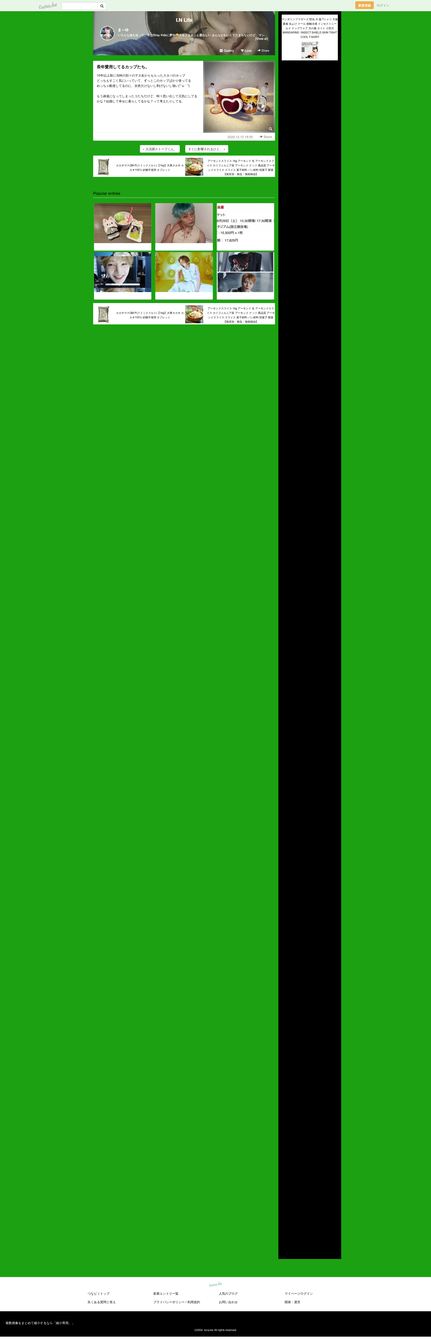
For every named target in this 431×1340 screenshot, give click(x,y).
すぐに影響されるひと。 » (206, 149)
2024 (285, 1185)
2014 (285, 1237)
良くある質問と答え (102, 1302)
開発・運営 (292, 1302)
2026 (285, 1175)
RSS (288, 1251)
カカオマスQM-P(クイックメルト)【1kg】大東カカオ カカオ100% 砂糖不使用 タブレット (150, 167)
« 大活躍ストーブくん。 (160, 149)
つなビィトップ (99, 1293)
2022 (285, 1195)
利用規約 (193, 1302)
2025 (285, 1180)
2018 (285, 1216)
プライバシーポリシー (169, 1302)
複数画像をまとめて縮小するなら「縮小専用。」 (40, 1322)
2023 (285, 1190)
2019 (285, 1211)
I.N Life (184, 19)
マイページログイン (299, 1293)
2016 (285, 1226)
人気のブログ (228, 1293)
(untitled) (288, 79)
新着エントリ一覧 (165, 1293)
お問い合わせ (228, 1302)
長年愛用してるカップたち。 (123, 67)
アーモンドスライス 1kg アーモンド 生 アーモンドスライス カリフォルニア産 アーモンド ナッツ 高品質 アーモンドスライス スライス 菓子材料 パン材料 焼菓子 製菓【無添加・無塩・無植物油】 (241, 167)
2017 (285, 1221)
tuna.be (215, 1285)
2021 (285, 1200)
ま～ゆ (123, 29)
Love (248, 50)
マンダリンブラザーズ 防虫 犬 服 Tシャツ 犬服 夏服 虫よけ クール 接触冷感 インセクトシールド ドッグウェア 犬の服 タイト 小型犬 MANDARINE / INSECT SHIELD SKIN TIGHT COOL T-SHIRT (310, 28)
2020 (285, 1206)
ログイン (383, 5)
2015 (285, 1232)
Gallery (228, 50)
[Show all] (261, 38)
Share (265, 50)
